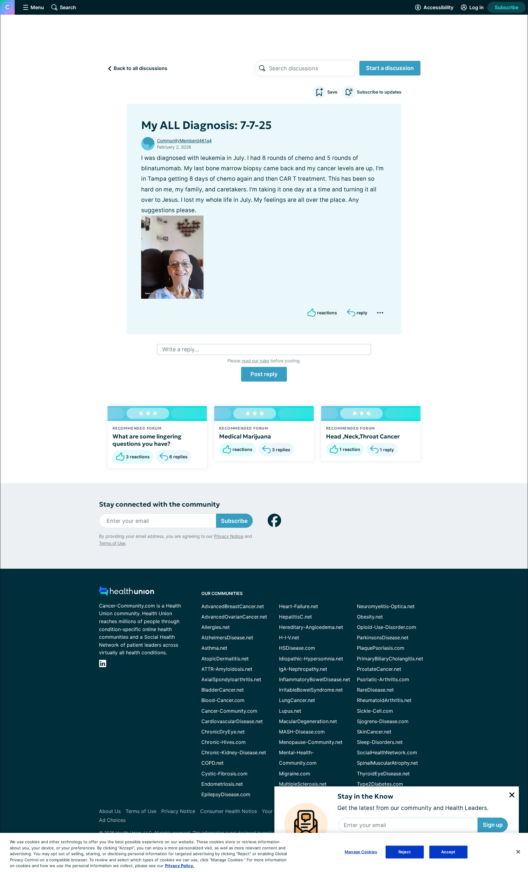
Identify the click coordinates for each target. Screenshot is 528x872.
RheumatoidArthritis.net (384, 700)
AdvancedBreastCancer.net (232, 606)
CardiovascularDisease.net (232, 721)
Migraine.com (294, 773)
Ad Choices (112, 820)
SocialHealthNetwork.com (387, 752)
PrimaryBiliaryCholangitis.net (390, 659)
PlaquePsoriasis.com (380, 648)
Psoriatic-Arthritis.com (383, 679)
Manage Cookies (361, 851)
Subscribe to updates (379, 91)
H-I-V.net (289, 637)
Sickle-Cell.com (375, 711)
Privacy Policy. (179, 865)
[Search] (262, 68)
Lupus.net (290, 711)
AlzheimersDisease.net (227, 637)
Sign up (493, 825)
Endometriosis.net (222, 784)
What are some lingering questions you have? (147, 440)
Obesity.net (370, 617)
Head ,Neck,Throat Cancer (363, 436)
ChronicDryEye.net (223, 732)
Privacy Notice (228, 536)
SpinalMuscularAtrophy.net (387, 763)
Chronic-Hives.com (223, 742)
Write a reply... (180, 349)
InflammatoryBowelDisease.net (314, 679)
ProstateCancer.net (379, 669)
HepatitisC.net (295, 617)
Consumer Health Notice (228, 811)
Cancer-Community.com (229, 711)
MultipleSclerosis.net (303, 784)
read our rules (255, 360)
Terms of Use (112, 543)
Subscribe (506, 7)
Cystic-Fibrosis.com (224, 773)
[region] (264, 852)
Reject (404, 851)
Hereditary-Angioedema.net (311, 627)
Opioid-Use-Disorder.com (386, 627)
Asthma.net (214, 648)
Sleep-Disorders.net (380, 742)
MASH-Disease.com (302, 732)
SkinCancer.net (374, 732)
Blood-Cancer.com (222, 700)
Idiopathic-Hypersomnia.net (311, 659)
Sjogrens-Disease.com (383, 721)
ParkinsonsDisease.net (383, 637)
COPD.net (212, 763)
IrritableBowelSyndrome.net (311, 690)
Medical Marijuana (245, 436)
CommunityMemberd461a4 (184, 140)
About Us (110, 811)
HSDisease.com (297, 648)
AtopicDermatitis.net (225, 659)
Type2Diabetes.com (380, 784)
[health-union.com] (126, 593)
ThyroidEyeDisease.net (383, 773)
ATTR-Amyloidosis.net (226, 669)
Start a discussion (390, 68)
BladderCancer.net (222, 690)
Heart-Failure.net (298, 606)
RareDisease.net (375, 690)
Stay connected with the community (159, 504)
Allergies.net (215, 627)
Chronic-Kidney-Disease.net (233, 752)
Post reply (264, 374)
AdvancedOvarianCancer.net (234, 617)
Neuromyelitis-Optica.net (386, 606)
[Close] (518, 852)
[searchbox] (313, 68)
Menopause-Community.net (311, 742)
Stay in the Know (365, 796)
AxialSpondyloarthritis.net (231, 679)
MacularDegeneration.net (308, 721)
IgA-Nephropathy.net (303, 669)
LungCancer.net (297, 700)
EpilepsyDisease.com (225, 794)
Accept (448, 851)
